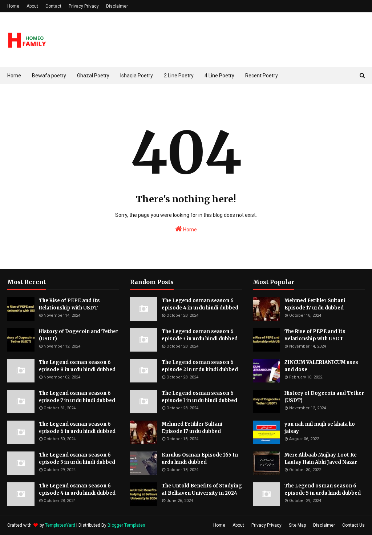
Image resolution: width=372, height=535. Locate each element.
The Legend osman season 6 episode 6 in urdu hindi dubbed (77, 427)
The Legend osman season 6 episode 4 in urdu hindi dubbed (77, 489)
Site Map (297, 525)
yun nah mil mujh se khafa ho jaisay (319, 427)
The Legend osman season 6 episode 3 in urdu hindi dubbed (200, 335)
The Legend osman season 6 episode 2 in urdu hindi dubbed (200, 366)
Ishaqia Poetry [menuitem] (136, 75)
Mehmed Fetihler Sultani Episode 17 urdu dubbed (192, 427)
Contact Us (353, 525)
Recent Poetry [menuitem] (261, 75)
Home (13, 6)
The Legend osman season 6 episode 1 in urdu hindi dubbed (199, 397)
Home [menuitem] (14, 75)
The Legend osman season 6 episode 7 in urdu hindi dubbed (77, 397)
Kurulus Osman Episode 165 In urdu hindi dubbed (200, 458)
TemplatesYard (60, 525)
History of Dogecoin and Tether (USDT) (78, 335)
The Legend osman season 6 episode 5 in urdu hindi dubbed (77, 458)
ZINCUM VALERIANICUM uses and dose (321, 366)
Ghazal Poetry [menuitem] (93, 75)
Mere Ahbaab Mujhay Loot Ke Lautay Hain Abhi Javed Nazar (320, 458)
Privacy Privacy (84, 6)
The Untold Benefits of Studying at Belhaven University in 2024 (202, 489)
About (32, 6)
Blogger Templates (126, 525)
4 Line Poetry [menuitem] (219, 75)
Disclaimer (117, 6)
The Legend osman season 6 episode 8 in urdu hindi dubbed (77, 366)
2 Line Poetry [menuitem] (179, 75)
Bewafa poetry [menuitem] (49, 75)
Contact (53, 6)
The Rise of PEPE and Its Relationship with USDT (69, 304)
